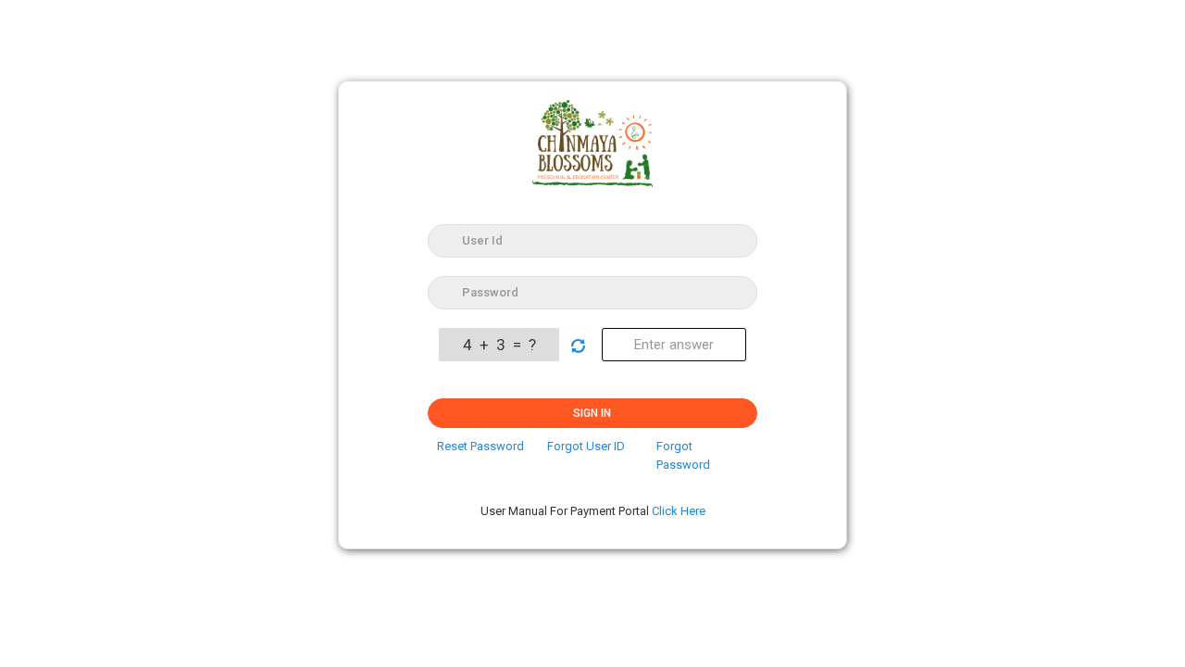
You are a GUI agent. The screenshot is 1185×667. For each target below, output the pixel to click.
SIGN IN (592, 413)
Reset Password (480, 446)
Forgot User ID (586, 446)
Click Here (678, 511)
